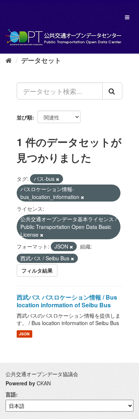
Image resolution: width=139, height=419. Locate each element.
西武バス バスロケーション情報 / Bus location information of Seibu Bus (67, 301)
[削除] (57, 179)
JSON (24, 334)
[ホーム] (9, 60)
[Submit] (112, 90)
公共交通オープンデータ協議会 (42, 374)
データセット (41, 60)
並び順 (24, 117)
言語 (11, 394)
